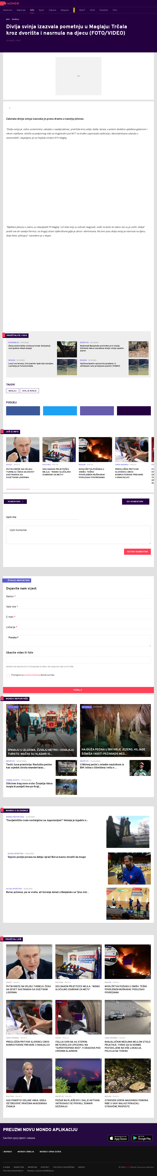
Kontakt (45, 1167)
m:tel (128, 1167)
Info (8, 19)
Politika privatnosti (13, 1171)
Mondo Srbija (26, 1152)
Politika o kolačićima (63, 1167)
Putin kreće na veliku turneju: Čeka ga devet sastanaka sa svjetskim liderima (20, 473)
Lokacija (11, 627)
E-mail (10, 617)
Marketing (19, 1167)
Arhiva (81, 1167)
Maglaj (13, 391)
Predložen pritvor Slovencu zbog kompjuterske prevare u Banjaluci (129, 473)
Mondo (8, 1152)
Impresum (32, 1167)
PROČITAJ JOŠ (13, 939)
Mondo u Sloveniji (17, 810)
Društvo (15, 19)
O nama (6, 1167)
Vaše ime (12, 607)
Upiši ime (11, 517)
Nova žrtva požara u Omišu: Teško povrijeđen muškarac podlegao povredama (92, 473)
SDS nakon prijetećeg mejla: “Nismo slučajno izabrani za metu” (56, 472)
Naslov (11, 596)
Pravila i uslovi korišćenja (40, 1171)
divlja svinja (29, 391)
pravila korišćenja (32, 675)
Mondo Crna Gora (50, 1152)
